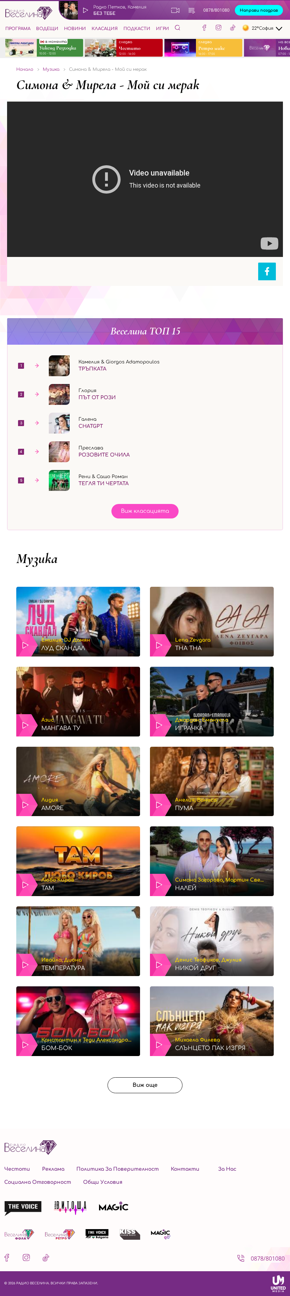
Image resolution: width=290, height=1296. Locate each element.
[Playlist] (192, 10)
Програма (17, 28)
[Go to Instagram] (218, 29)
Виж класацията (145, 511)
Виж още (145, 1085)
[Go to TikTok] (233, 29)
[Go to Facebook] (204, 29)
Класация (105, 28)
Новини (75, 28)
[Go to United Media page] (278, 1283)
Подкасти (136, 28)
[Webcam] (175, 10)
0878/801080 (216, 10)
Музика (37, 558)
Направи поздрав (259, 10)
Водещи (47, 28)
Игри (162, 28)
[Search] (177, 27)
